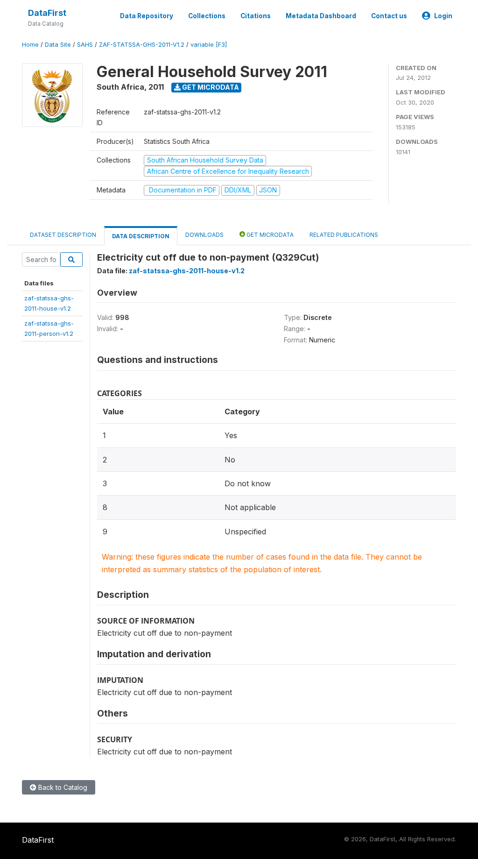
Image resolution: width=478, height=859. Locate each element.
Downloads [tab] (204, 234)
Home (30, 44)
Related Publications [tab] (343, 234)
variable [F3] (208, 44)
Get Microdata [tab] (269, 234)
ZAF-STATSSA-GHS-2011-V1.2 (141, 44)
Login (443, 16)
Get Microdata (210, 87)
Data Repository (146, 16)
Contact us (389, 16)
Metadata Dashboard (321, 16)
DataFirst (47, 13)
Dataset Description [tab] (63, 234)
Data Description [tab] (140, 236)
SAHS (85, 44)
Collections (206, 16)
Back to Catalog (61, 787)
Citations (255, 16)
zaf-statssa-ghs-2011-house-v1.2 (187, 271)
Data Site (58, 44)
